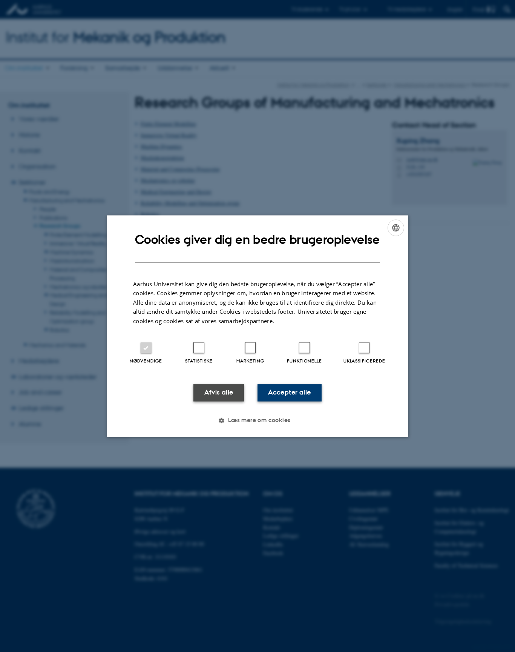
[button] (257, 420)
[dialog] (257, 326)
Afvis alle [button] (218, 392)
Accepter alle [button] (289, 392)
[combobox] (396, 227)
